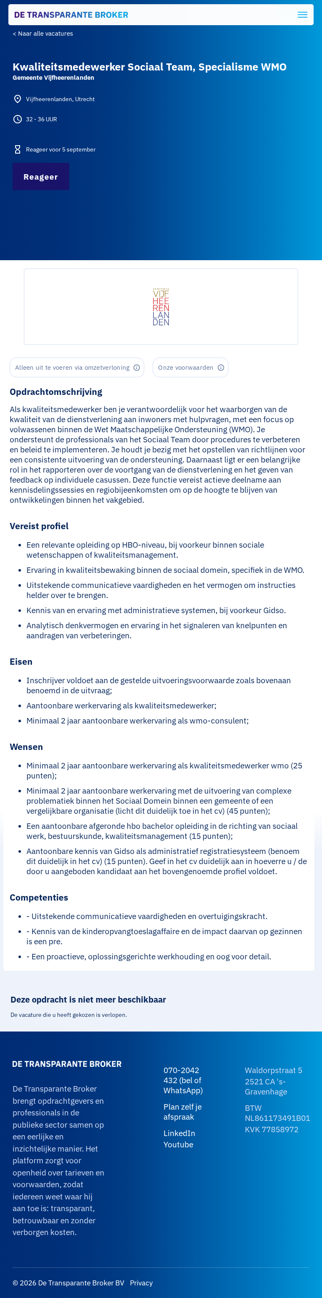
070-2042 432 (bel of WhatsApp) (183, 1080)
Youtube (178, 1144)
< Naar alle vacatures (43, 33)
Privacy (140, 1283)
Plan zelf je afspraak (183, 1112)
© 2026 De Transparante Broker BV (68, 1283)
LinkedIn (179, 1133)
